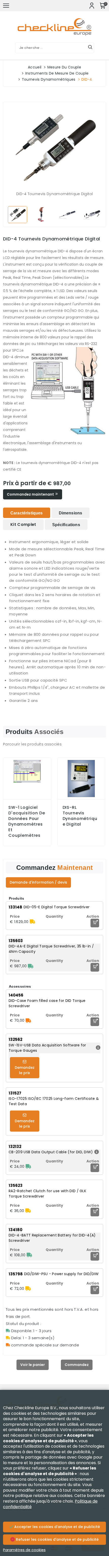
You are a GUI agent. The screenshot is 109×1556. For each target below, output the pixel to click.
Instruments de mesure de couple (57, 73)
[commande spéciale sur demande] (28, 1020)
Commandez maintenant (31, 494)
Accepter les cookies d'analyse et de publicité (56, 1526)
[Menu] (6, 6)
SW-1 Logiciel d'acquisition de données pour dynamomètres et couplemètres (26, 821)
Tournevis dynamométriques (49, 79)
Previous (11, 214)
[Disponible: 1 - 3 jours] (30, 966)
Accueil (34, 67)
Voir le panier (32, 1364)
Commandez (77, 1364)
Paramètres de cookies (24, 1549)
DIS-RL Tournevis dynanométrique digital (80, 816)
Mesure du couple (64, 67)
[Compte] (92, 6)
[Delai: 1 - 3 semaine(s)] (32, 921)
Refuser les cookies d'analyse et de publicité (57, 1539)
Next (98, 214)
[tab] (26, 513)
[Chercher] (90, 48)
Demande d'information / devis (38, 882)
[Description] (97, 1047)
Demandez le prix (24, 1070)
